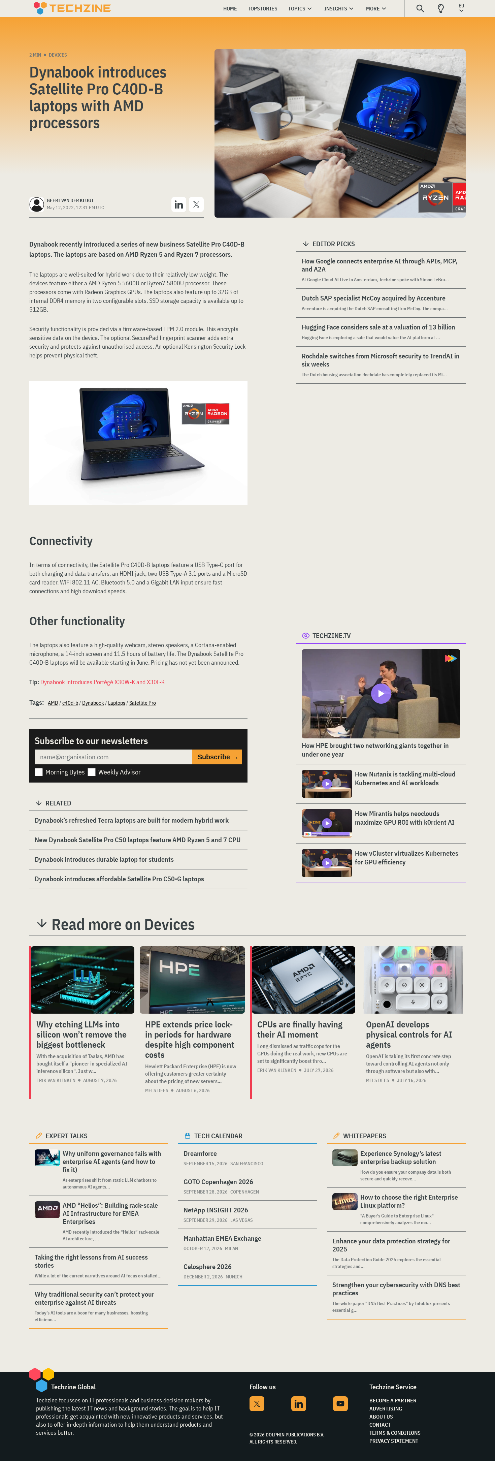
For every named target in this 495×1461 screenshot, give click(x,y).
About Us (381, 1416)
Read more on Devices (123, 924)
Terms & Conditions (395, 1432)
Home (230, 8)
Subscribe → (218, 757)
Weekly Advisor (119, 771)
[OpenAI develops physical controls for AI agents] (413, 980)
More (373, 8)
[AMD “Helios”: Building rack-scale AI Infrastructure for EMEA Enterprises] (47, 1221)
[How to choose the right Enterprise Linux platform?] (345, 1209)
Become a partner (393, 1400)
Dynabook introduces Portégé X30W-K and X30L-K (102, 682)
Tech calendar (218, 1135)
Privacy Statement (393, 1440)
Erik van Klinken (55, 1080)
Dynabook (93, 702)
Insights (335, 8)
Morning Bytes (65, 771)
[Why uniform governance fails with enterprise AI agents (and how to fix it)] (47, 1169)
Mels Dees (156, 1090)
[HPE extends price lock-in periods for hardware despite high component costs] (192, 980)
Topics (296, 8)
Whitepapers (364, 1135)
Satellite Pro (142, 702)
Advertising (385, 1408)
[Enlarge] (238, 399)
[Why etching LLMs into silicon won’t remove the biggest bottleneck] (82, 980)
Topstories (262, 8)
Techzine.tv (331, 635)
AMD (53, 702)
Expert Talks (66, 1135)
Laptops (116, 702)
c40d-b (70, 702)
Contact (380, 1424)
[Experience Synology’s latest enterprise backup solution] (345, 1165)
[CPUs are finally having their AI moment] (303, 980)
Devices (58, 55)
